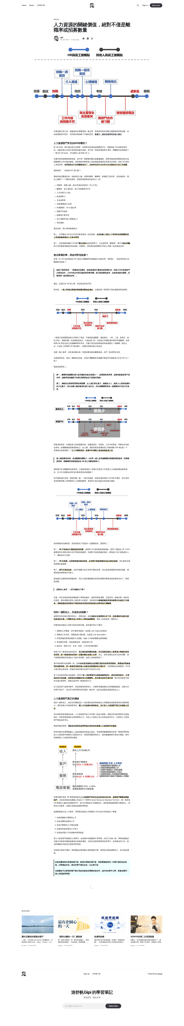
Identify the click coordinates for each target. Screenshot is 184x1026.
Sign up (86, 974)
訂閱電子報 (41, 5)
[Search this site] (138, 5)
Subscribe (156, 5)
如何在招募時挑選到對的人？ (108, 690)
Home (24, 5)
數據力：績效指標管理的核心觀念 (81, 732)
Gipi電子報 (93, 865)
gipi (61, 37)
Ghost (160, 974)
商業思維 (56, 19)
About (31, 5)
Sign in (145, 5)
